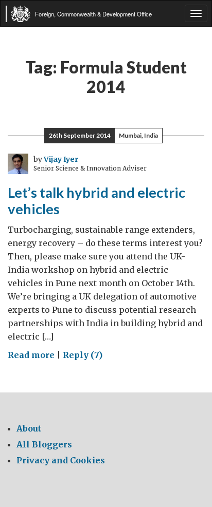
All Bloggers (44, 444)
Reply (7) (82, 355)
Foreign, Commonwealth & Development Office (93, 14)
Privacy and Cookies (60, 460)
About (28, 428)
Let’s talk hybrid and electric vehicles (96, 201)
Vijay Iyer (61, 159)
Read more (31, 355)
